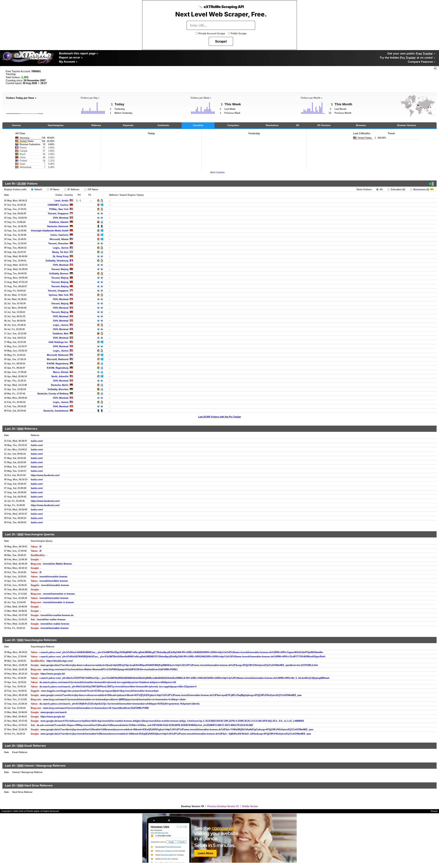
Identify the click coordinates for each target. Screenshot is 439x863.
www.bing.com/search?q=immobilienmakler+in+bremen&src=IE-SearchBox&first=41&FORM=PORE (96, 708)
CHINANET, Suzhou (58, 205)
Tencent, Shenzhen (58, 243)
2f (40, 546)
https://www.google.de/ (52, 673)
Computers (233, 125)
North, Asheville (59, 376)
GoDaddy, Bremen (58, 273)
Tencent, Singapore (58, 213)
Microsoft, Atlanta (59, 239)
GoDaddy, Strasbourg (57, 260)
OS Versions (323, 125)
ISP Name (92, 189)
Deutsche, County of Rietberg (52, 393)
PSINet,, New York (58, 209)
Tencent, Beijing (59, 269)
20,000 (21, 183)
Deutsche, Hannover (57, 226)
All (381, 189)
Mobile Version (250, 806)
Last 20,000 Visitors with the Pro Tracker (219, 416)
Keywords (128, 125)
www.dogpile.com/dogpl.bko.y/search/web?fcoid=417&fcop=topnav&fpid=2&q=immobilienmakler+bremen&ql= (100, 691)
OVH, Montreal (60, 217)
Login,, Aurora (60, 247)
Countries (198, 125)
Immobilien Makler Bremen (57, 563)
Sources (16, 125)
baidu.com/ (37, 441)
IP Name (54, 189)
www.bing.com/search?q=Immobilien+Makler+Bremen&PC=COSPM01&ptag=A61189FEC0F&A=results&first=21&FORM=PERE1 (110, 669)
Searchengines (55, 125)
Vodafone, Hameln (58, 222)
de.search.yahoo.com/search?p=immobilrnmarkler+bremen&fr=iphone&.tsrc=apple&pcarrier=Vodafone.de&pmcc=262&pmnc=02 (107, 682)
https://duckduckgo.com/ (59, 661)
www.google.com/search (53, 712)
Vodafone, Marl (60, 333)
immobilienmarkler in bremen (59, 593)
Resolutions (272, 125)
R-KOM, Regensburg (57, 363)
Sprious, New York (58, 295)
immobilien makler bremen (51, 619)
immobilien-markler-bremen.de (56, 615)
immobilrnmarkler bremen (53, 576)
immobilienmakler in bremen (58, 602)
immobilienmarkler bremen (53, 598)
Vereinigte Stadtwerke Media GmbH (49, 230)
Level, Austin (61, 200)
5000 (20, 428)
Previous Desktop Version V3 (223, 806)
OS (297, 125)
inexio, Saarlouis (59, 235)
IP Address (73, 189)
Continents (163, 125)
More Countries (217, 172)
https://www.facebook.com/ (45, 475)
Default (38, 189)
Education (397, 189)
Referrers (96, 125)
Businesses (421, 189)
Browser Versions (406, 125)
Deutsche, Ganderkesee (56, 410)
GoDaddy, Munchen (58, 389)
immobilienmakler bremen (55, 585)
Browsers (361, 125)
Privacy (434, 811)
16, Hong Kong (60, 256)
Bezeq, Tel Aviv (60, 252)
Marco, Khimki (60, 372)
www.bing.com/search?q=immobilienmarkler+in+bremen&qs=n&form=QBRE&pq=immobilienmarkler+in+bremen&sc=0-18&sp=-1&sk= (114, 699)
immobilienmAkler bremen (53, 581)
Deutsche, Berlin (59, 385)
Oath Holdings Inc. (58, 342)
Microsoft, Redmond (57, 355)
